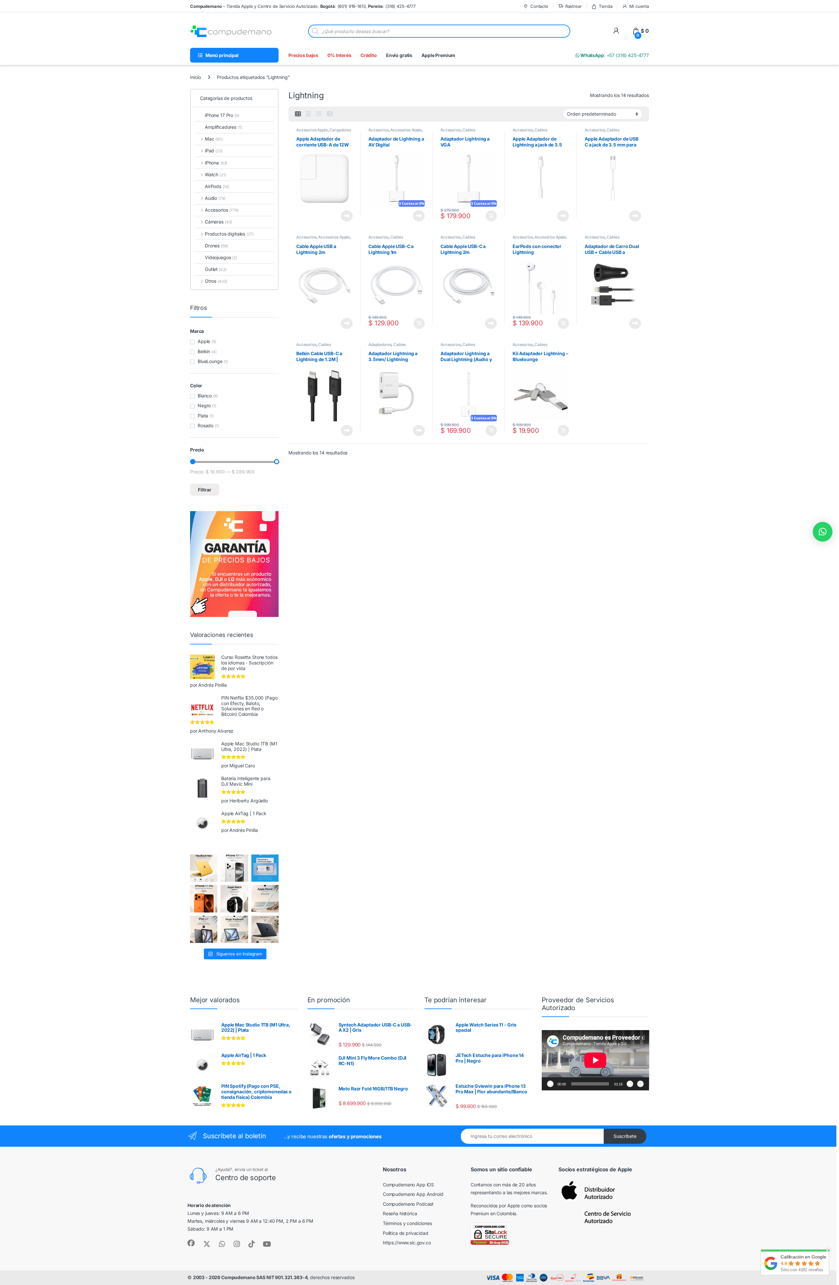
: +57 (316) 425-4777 (614, 55)
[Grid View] (298, 114)
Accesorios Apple (312, 129)
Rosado (205, 425)
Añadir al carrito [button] (490, 215)
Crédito (369, 55)
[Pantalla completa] (640, 1084)
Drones (216, 245)
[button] (822, 532)
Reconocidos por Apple (495, 1205)
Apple (204, 341)
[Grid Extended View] (308, 114)
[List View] (319, 114)
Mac (214, 139)
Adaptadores (379, 344)
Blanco (205, 395)
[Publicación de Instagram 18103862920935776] (234, 898)
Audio (215, 198)
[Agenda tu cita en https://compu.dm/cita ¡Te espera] (265, 868)
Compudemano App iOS (408, 1184)
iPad (214, 150)
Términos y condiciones (407, 1223)
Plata (203, 415)
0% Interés (339, 55)
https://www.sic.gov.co (407, 1242)
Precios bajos (303, 55)
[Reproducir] (550, 1084)
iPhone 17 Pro (222, 115)
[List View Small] (330, 114)
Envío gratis (399, 55)
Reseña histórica (400, 1213)
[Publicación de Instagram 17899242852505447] (265, 929)
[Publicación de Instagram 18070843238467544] (203, 898)
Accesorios (378, 129)
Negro (204, 405)
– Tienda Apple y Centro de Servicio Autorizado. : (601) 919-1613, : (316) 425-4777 (303, 6)
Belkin (204, 351)
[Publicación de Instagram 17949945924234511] (265, 898)
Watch (215, 174)
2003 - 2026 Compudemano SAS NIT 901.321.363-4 (250, 1277)
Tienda (605, 6)
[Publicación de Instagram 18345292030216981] (234, 929)
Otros (216, 281)
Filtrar (204, 489)
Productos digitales (229, 234)
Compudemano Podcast (408, 1204)
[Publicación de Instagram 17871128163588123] (234, 868)
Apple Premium (438, 55)
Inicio (195, 77)
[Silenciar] (630, 1084)
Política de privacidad (405, 1233)
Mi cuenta (639, 6)
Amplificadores (223, 127)
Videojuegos (221, 257)
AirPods (217, 186)
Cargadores (340, 129)
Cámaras (218, 221)
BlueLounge (210, 361)
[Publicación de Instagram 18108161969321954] (203, 929)
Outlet (215, 269)
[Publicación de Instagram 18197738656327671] (203, 868)
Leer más (347, 215)
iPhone (216, 162)
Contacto (539, 6)
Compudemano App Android (413, 1194)
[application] (595, 1060)
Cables (468, 129)
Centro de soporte (245, 1177)
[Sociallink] (191, 1243)
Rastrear (573, 6)
